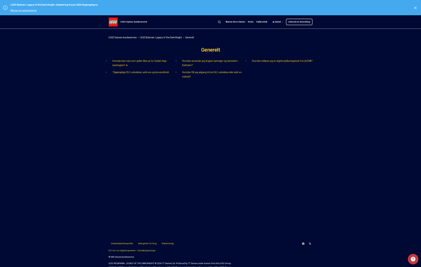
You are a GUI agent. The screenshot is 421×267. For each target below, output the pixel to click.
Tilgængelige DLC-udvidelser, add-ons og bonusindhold (140, 72)
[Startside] (113, 22)
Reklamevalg (168, 243)
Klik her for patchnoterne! (24, 10)
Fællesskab (261, 22)
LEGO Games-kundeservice (123, 37)
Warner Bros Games (235, 22)
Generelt (189, 37)
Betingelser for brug (147, 243)
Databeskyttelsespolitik (122, 243)
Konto (251, 22)
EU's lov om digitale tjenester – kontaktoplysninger (132, 250)
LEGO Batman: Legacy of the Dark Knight (161, 37)
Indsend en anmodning (299, 22)
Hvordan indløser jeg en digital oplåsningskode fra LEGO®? (282, 61)
